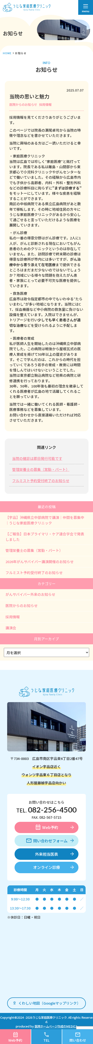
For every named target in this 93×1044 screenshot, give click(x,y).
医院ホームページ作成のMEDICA (56, 1026)
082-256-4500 (52, 809)
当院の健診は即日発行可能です (37, 458)
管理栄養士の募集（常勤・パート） (40, 469)
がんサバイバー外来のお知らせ (30, 594)
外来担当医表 (46, 854)
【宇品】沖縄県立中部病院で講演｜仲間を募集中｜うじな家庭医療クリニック (44, 520)
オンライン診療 (46, 867)
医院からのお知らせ (23, 104)
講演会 (10, 627)
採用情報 (45, 104)
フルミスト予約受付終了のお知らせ (40, 480)
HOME (7, 53)
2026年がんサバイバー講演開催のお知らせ (39, 561)
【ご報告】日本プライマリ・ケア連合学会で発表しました (44, 536)
